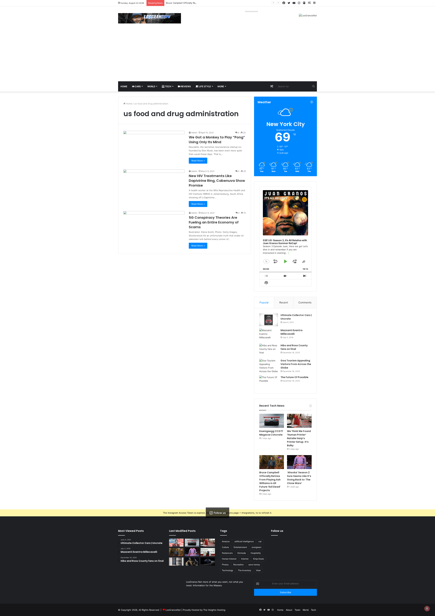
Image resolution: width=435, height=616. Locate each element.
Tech (167, 86)
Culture (225, 547)
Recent (283, 302)
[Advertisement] (217, 56)
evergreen (256, 547)
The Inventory (244, 570)
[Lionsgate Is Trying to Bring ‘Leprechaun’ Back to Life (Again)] (192, 561)
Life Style (204, 86)
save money (254, 564)
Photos (225, 564)
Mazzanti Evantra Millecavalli (291, 332)
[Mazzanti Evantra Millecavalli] (268, 335)
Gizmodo (241, 553)
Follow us (277, 531)
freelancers (227, 553)
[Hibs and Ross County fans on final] (268, 350)
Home (123, 86)
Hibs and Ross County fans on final (294, 347)
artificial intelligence (244, 541)
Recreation (238, 564)
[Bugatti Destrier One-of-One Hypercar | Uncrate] (208, 561)
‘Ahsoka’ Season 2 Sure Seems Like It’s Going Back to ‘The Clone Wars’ (299, 478)
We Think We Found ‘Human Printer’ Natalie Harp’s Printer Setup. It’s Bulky (299, 438)
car (260, 541)
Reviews (185, 86)
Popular (264, 302)
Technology (227, 570)
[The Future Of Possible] (268, 382)
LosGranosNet (173, 610)
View (258, 570)
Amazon (226, 541)
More (221, 86)
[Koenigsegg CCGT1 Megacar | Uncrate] (271, 421)
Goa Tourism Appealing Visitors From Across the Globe (296, 364)
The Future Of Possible (294, 377)
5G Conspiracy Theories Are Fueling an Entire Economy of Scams (214, 222)
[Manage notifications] (427, 608)
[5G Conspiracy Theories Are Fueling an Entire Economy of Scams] (154, 228)
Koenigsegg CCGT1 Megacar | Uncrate (271, 432)
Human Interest (229, 558)
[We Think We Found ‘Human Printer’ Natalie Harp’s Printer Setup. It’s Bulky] (299, 421)
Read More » (198, 160)
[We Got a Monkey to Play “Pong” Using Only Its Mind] (154, 148)
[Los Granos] (149, 18)
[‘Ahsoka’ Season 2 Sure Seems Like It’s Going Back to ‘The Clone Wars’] (299, 462)
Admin (194, 132)
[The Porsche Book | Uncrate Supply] (176, 561)
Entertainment (240, 547)
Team (297, 610)
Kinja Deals (258, 558)
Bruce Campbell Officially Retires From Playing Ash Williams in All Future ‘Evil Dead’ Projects (214, 3)
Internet (244, 558)
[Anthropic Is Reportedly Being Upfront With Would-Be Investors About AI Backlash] (176, 543)
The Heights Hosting (214, 610)
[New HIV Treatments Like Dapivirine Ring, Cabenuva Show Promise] (154, 186)
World (151, 86)
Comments (304, 302)
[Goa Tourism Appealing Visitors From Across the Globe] (268, 366)
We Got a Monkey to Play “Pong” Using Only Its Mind (217, 139)
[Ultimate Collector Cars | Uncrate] (268, 319)
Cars (137, 86)
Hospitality (256, 553)
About (289, 610)
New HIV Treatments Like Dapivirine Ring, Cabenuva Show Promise (217, 180)
